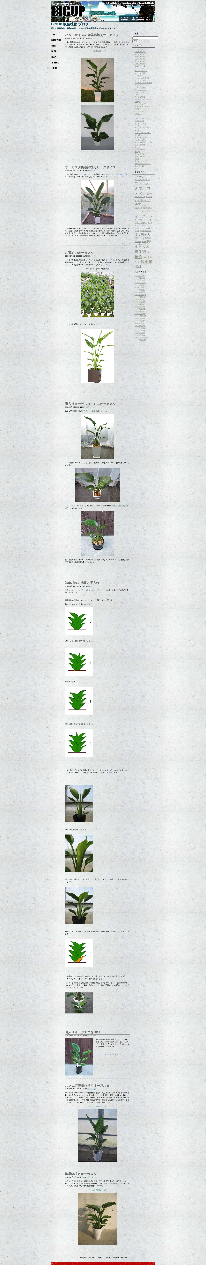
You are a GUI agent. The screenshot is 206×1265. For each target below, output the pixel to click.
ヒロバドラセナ (140, 118)
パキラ (137, 116)
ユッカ (137, 147)
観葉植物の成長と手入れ (82, 583)
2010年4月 (139, 288)
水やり (142, 238)
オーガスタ (81, 174)
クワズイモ (139, 64)
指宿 (136, 152)
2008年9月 (139, 319)
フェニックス (141, 222)
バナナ (137, 114)
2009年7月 (139, 304)
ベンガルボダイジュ (142, 137)
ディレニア (139, 97)
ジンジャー (139, 87)
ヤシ (142, 225)
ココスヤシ (139, 66)
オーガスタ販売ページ (97, 51)
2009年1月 (139, 314)
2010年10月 (139, 283)
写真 (148, 228)
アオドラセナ (140, 49)
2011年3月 (139, 280)
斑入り (146, 234)
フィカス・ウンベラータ (78, 590)
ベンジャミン (140, 140)
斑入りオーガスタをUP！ (83, 1032)
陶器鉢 (137, 168)
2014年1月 (139, 278)
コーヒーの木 (140, 68)
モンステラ (139, 145)
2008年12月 (139, 316)
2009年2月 (139, 311)
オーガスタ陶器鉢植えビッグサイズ (90, 167)
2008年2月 (139, 333)
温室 (136, 161)
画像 (139, 241)
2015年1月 (139, 276)
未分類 (137, 159)
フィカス (138, 121)
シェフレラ (139, 73)
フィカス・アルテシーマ (98, 590)
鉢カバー (80, 324)
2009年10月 (139, 297)
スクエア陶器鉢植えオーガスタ (87, 1085)
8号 (137, 176)
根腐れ (137, 238)
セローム (138, 92)
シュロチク (139, 80)
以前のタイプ (121, 174)
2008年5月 (139, 326)
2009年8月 (139, 302)
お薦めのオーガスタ (79, 252)
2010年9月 (139, 285)
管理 (143, 242)
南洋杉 (137, 231)
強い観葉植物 (140, 149)
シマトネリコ (140, 76)
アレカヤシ (139, 52)
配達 (147, 257)
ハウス (137, 212)
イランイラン (140, 54)
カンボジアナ (147, 194)
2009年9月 (139, 299)
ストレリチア (140, 90)
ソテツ (137, 95)
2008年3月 (139, 330)
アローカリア (145, 180)
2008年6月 (139, 323)
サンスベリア (140, 71)
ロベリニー (142, 228)
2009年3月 (139, 309)
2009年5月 (139, 307)
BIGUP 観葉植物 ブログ (70, 24)
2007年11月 (139, 340)
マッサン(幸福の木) (142, 142)
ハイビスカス (140, 111)
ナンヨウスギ (140, 104)
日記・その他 (140, 157)
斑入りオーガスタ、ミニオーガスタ (90, 404)
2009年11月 (139, 295)
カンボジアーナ (140, 197)
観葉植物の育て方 (141, 164)
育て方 (144, 246)
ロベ (136, 228)
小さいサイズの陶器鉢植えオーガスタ (92, 35)
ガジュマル (139, 59)
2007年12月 (139, 338)
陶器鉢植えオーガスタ (81, 1174)
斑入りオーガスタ (88, 411)
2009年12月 (139, 292)
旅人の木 (138, 154)
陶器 (144, 262)
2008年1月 (139, 335)
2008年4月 (139, 328)
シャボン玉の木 (140, 78)
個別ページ (91, 38)
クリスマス (139, 61)
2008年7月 (139, 321)
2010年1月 (139, 290)
